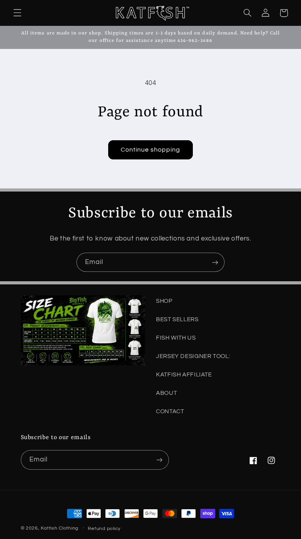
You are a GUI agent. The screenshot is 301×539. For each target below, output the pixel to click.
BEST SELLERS (177, 319)
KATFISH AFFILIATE (184, 375)
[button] (17, 13)
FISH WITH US (176, 338)
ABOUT (166, 393)
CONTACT (170, 411)
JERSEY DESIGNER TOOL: (193, 356)
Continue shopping (151, 150)
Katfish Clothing (59, 528)
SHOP (164, 301)
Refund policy (104, 528)
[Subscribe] (215, 262)
